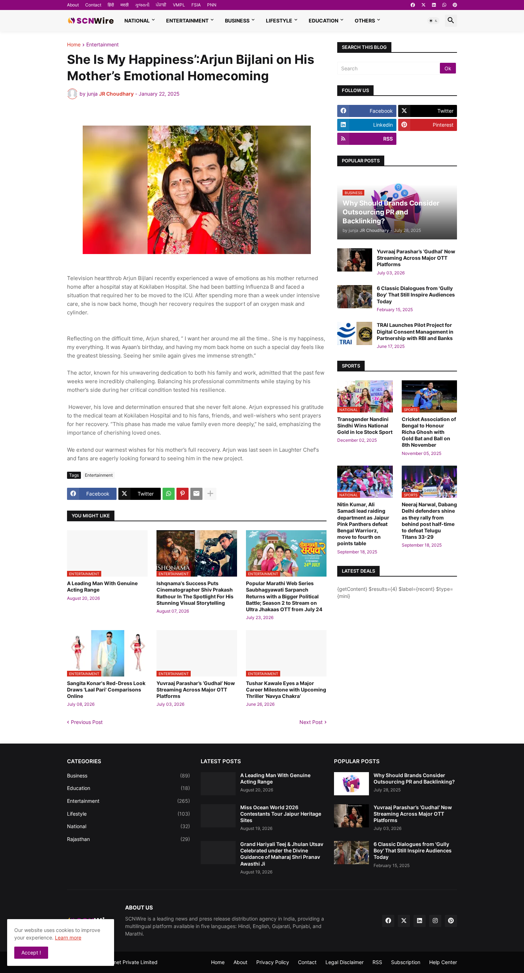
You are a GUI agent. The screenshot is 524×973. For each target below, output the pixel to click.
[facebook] (413, 5)
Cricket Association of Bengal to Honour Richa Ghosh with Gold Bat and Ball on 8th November (429, 432)
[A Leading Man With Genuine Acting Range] (218, 783)
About (73, 4)
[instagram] (435, 921)
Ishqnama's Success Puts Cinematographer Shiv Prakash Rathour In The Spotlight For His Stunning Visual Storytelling (194, 593)
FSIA (196, 4)
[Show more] (210, 494)
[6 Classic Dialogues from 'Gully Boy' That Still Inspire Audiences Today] (354, 296)
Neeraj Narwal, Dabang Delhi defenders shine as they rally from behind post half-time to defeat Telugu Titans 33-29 (429, 520)
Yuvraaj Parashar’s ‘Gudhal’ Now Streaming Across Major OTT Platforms (195, 689)
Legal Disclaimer (344, 962)
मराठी (124, 4)
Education (323, 20)
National (137, 20)
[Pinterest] (182, 494)
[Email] (196, 494)
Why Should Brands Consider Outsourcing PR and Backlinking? (414, 778)
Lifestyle (279, 20)
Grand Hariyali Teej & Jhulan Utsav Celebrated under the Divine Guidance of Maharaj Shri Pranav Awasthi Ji (281, 854)
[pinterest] (455, 5)
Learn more (68, 937)
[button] (433, 20)
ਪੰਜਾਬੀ (161, 4)
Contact (93, 4)
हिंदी (111, 4)
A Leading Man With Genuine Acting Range (102, 586)
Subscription (405, 962)
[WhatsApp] (169, 494)
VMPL (179, 4)
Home (74, 44)
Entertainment (187, 20)
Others (365, 20)
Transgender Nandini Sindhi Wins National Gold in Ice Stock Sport (364, 425)
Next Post (311, 722)
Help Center (443, 962)
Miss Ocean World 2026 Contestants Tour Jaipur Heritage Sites (280, 813)
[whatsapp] (444, 5)
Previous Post (87, 722)
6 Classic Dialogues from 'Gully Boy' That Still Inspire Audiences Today (416, 294)
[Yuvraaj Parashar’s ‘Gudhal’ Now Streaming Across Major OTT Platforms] (354, 260)
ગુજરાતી (142, 4)
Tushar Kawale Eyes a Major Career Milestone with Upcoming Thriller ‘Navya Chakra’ (286, 689)
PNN (211, 4)
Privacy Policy (272, 962)
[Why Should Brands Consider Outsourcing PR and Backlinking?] (351, 783)
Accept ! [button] (31, 952)
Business (237, 20)
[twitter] (423, 5)
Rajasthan (128, 839)
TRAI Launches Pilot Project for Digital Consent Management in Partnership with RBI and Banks (415, 331)
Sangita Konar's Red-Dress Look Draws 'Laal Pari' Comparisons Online (106, 689)
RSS (377, 962)
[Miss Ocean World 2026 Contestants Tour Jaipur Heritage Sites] (218, 815)
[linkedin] (434, 5)
